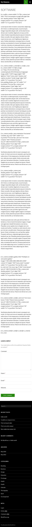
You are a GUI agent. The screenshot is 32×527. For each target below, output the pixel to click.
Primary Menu (30, 2)
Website (3, 387)
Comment (4, 351)
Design (3, 472)
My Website (5, 2)
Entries (4, 511)
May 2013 (3, 454)
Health (2, 481)
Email (3, 380)
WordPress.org (5, 517)
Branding (3, 466)
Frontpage (3, 478)
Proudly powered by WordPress (8, 525)
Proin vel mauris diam (6, 423)
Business (3, 469)
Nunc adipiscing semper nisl (8, 429)
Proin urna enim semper (7, 426)
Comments (5, 514)
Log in (2, 508)
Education (3, 475)
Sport (2, 493)
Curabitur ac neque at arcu (8, 420)
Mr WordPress (5, 440)
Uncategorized (5, 496)
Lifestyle (3, 487)
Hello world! (4, 417)
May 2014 (3, 451)
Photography (4, 490)
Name (3, 373)
